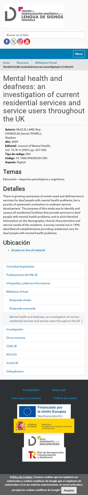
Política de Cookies (21, 477)
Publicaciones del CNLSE (22, 274)
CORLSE (11, 346)
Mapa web (58, 390)
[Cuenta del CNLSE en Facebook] (7, 41)
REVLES (11, 354)
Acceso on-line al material (28, 250)
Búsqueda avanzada (22, 308)
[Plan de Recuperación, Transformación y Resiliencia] (44, 454)
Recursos (22, 62)
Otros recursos (15, 337)
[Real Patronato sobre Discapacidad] (44, 439)
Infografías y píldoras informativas (28, 283)
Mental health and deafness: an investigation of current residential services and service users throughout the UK (44, 319)
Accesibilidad (31, 390)
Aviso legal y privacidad (26, 398)
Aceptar (69, 490)
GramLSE (12, 363)
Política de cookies (65, 398)
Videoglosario (15, 371)
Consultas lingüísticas (20, 266)
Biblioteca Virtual (46, 62)
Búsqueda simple (20, 300)
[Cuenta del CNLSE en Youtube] (27, 41)
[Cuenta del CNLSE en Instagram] (20, 41)
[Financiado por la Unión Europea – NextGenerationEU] (44, 411)
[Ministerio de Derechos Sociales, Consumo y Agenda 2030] (44, 425)
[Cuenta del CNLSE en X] (13, 41)
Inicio (6, 62)
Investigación (14, 329)
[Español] (33, 15)
